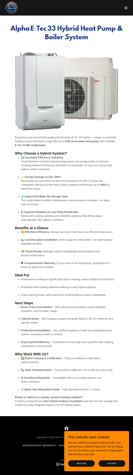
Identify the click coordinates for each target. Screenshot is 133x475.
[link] (11, 7)
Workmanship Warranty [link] (39, 445)
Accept (111, 463)
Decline (81, 463)
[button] (126, 8)
